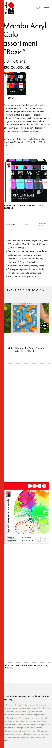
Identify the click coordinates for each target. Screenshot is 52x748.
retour (11, 98)
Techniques (26, 225)
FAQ (10, 231)
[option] (26, 184)
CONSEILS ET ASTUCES (41, 225)
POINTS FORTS (10, 225)
